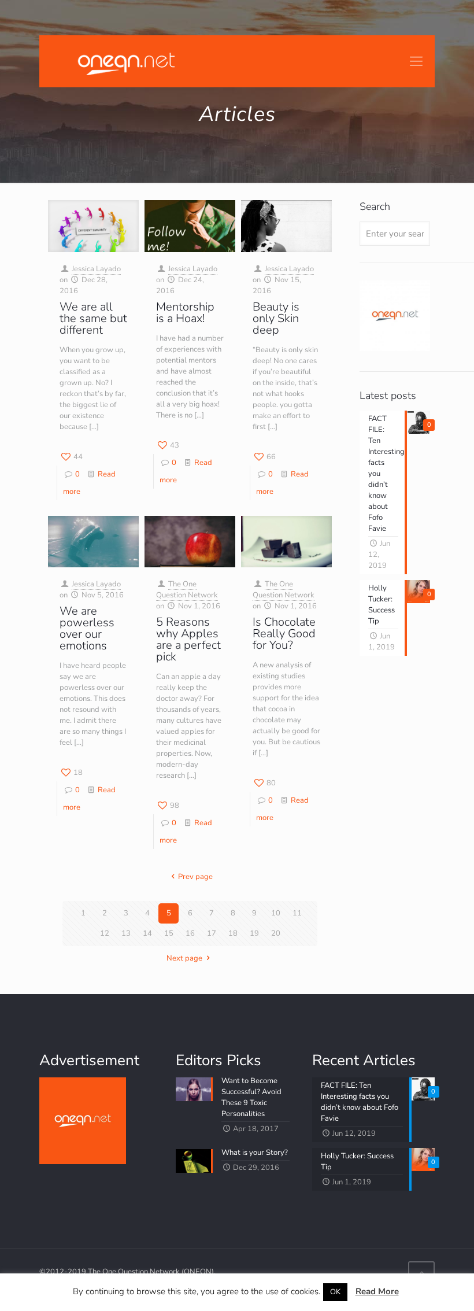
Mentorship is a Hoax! (185, 312)
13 (126, 933)
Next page (184, 958)
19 (254, 933)
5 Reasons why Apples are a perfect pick (188, 639)
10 (275, 913)
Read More (377, 1291)
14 (147, 933)
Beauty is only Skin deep (276, 318)
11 (297, 913)
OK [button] (335, 1292)
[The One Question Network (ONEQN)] (124, 61)
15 (168, 933)
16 (190, 933)
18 (233, 933)
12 (104, 933)
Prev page (195, 876)
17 (211, 933)
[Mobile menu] (416, 61)
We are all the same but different (93, 318)
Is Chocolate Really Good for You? (284, 633)
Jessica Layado (96, 269)
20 (275, 933)
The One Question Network (187, 589)
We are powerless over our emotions (87, 628)
